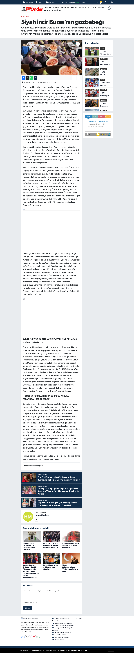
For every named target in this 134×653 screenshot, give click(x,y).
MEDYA (74, 8)
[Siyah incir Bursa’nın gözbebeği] (51, 57)
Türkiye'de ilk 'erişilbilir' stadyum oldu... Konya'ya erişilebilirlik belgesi (105, 53)
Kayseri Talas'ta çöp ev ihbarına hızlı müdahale (50, 567)
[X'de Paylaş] (27, 78)
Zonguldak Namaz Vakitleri (64, 625)
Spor (102, 48)
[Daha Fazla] (35, 78)
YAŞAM (47, 10)
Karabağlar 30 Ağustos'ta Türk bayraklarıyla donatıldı (105, 94)
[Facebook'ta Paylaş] (23, 78)
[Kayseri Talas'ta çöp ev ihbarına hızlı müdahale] (51, 558)
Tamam (111, 650)
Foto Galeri (29, 2)
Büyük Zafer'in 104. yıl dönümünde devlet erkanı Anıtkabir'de (51, 545)
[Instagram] (30, 636)
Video (40, 2)
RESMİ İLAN (56, 10)
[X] (26, 636)
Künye (80, 618)
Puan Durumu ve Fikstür (63, 632)
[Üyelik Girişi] (111, 2)
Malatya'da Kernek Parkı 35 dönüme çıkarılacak (105, 73)
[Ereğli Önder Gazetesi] (32, 9)
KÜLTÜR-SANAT (100, 8)
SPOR (81, 8)
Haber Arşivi (59, 639)
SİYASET (104, 58)
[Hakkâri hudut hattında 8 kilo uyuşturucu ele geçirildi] (32, 537)
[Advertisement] (12, 46)
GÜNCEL (47, 8)
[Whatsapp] (38, 636)
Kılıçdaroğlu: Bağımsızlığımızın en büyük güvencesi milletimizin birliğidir (107, 63)
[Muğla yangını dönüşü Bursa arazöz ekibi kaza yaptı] (71, 537)
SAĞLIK (88, 8)
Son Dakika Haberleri (62, 637)
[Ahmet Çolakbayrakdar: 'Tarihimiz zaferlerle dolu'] (71, 558)
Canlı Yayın (51, 2)
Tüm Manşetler (60, 635)
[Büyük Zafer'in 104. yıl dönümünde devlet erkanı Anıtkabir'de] (51, 537)
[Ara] (109, 7)
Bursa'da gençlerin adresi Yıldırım (104, 104)
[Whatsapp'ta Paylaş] (31, 78)
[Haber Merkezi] (28, 516)
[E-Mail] (36, 520)
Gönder (27, 608)
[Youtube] (34, 636)
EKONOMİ (65, 8)
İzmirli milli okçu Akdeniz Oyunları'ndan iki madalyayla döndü (105, 84)
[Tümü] (110, 43)
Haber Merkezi (42, 515)
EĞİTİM (56, 8)
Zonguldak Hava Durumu (63, 623)
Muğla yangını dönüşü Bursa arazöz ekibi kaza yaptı (70, 545)
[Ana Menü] (109, 10)
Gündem (25, 17)
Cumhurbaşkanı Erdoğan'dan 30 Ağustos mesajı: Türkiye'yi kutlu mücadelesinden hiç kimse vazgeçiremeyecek (31, 571)
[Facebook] (23, 636)
